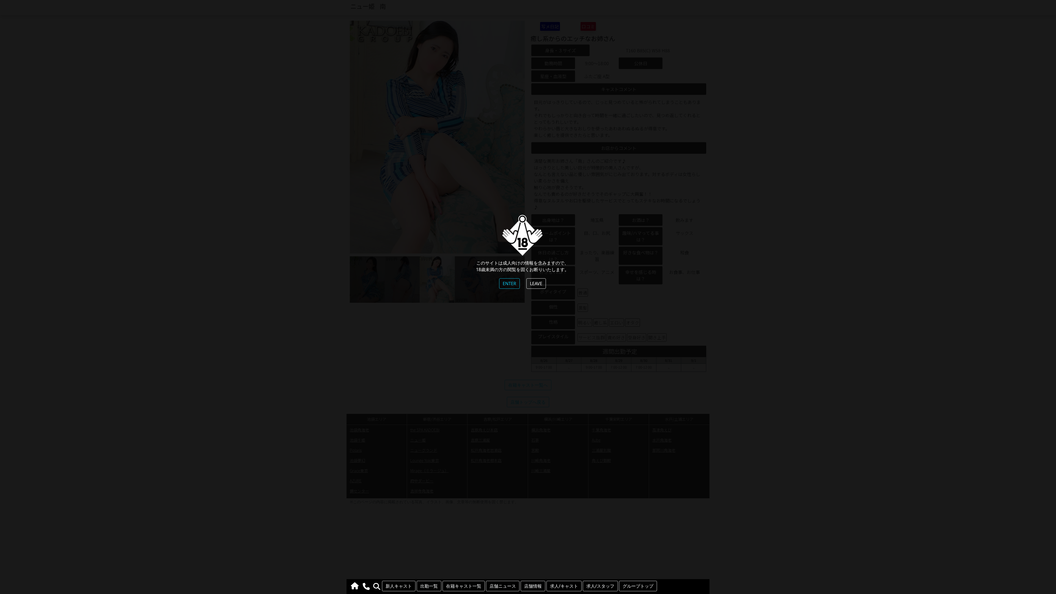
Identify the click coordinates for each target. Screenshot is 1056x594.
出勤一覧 (429, 586)
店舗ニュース (503, 586)
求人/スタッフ (600, 586)
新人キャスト (399, 586)
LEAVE (536, 283)
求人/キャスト (564, 586)
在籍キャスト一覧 (463, 586)
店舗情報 (533, 586)
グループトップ (638, 586)
